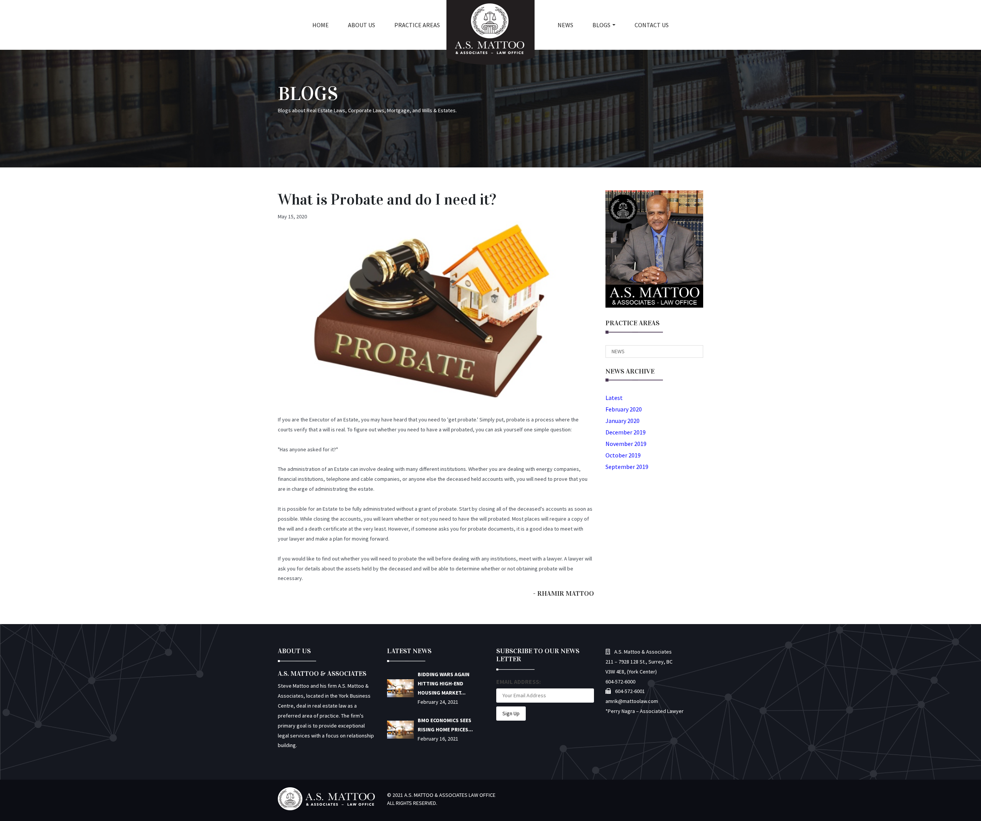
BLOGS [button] (601, 25)
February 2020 (623, 409)
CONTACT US (652, 25)
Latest (614, 397)
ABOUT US (361, 25)
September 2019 (626, 466)
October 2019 (623, 455)
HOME (320, 25)
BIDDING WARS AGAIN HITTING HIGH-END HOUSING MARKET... (443, 683)
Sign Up (511, 713)
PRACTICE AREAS (417, 25)
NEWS (565, 25)
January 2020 (622, 420)
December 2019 (625, 432)
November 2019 (625, 443)
